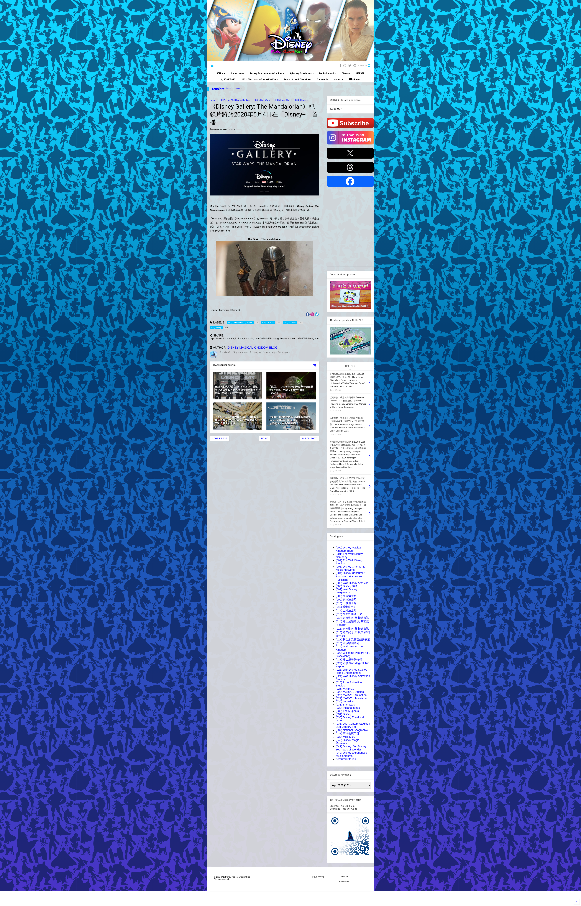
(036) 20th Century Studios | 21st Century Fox (353, 725)
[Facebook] (340, 65)
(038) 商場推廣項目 (347, 733)
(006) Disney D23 (346, 586)
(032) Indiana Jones (348, 707)
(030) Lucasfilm (282, 100)
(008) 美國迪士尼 (346, 595)
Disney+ (346, 73)
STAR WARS (229, 79)
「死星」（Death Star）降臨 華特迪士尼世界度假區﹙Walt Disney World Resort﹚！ (291, 389)
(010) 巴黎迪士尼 (346, 603)
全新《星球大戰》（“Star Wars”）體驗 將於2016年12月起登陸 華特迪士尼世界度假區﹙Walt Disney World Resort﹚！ (237, 389)
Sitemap (344, 877)
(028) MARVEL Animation (351, 695)
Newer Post (219, 438)
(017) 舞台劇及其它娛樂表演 (353, 639)
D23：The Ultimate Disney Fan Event (259, 79)
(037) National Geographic (352, 730)
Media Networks (327, 73)
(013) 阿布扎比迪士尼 (349, 614)
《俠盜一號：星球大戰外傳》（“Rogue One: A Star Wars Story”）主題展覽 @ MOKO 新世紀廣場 (236, 420)
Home (222, 73)
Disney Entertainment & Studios (266, 73)
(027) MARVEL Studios (350, 691)
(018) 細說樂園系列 (347, 643)
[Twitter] (349, 65)
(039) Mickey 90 (345, 736)
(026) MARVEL (345, 688)
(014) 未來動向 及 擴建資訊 (352, 617)
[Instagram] (344, 65)
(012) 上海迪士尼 (346, 610)
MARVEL (360, 73)
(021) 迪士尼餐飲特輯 (349, 659)
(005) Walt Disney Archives (352, 582)
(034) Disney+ (301, 100)
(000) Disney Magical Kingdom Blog (348, 549)
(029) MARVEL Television (351, 698)
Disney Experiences (302, 73)
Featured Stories (346, 759)
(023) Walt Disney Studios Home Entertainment (351, 671)
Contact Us (322, 79)
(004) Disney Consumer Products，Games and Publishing (350, 576)
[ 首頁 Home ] (318, 877)
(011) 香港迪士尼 (346, 606)
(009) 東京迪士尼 (346, 599)
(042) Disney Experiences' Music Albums (351, 754)
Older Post (309, 438)
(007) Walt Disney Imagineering (346, 591)
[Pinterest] (354, 65)
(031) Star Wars (262, 100)
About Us (338, 79)
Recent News (237, 73)
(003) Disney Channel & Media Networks (350, 568)
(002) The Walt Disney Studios (234, 100)
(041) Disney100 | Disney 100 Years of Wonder (351, 748)
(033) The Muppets (347, 710)
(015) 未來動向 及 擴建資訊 (352, 628)
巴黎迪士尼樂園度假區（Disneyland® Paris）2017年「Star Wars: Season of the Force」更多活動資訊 (290, 420)
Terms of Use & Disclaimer (297, 79)
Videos (356, 79)
